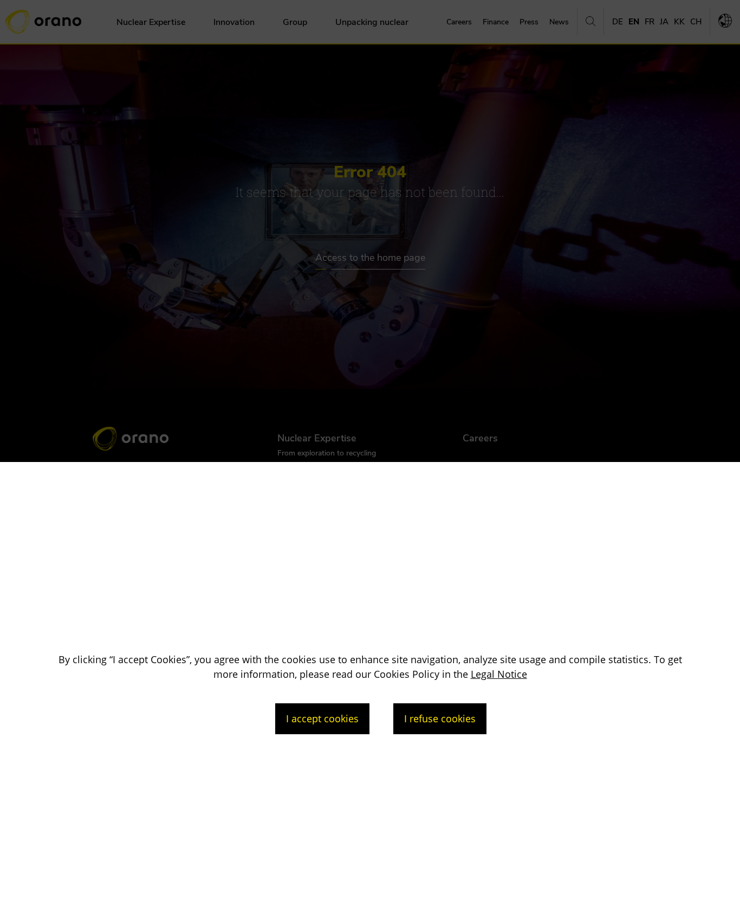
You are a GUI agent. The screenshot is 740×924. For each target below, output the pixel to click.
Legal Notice (499, 674)
